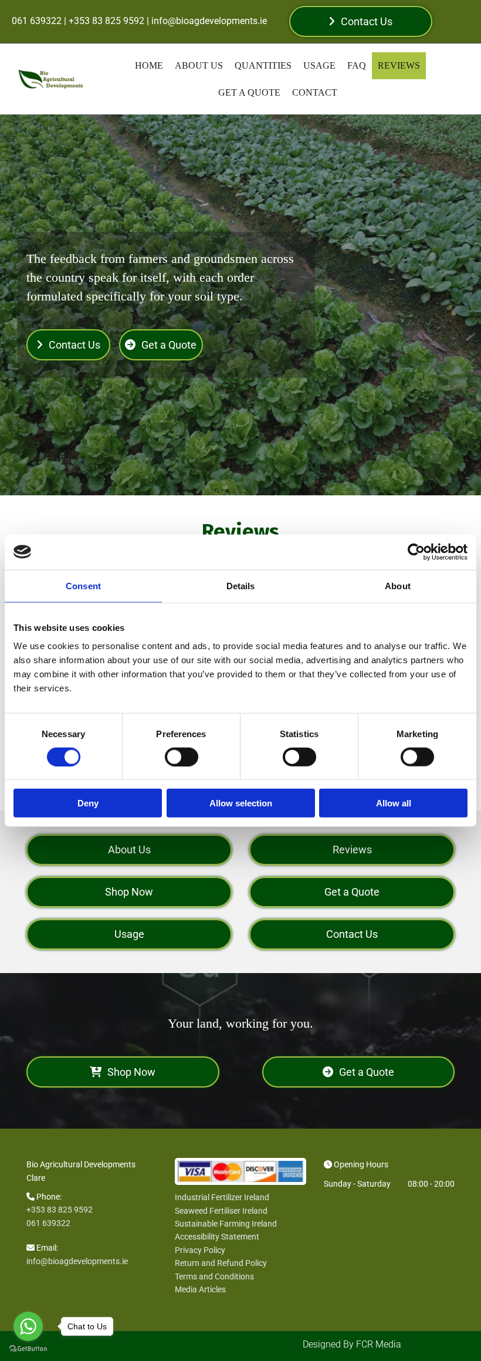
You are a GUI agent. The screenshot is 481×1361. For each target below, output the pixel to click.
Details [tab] (240, 585)
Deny (88, 803)
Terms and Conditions (214, 1276)
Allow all (393, 803)
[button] (360, 21)
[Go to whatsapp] (28, 1326)
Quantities (263, 65)
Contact (314, 92)
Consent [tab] (83, 585)
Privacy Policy (200, 1250)
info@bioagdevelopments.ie (77, 1261)
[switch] (181, 756)
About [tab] (398, 585)
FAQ (356, 65)
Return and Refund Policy (221, 1263)
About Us (199, 65)
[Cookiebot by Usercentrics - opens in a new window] (416, 551)
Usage (319, 65)
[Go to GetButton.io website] (28, 1349)
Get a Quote (249, 92)
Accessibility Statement (217, 1236)
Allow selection (240, 803)
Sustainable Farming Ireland (226, 1223)
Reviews (399, 65)
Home (149, 65)
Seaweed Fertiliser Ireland (221, 1210)
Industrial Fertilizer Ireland (222, 1197)
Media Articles (200, 1289)
